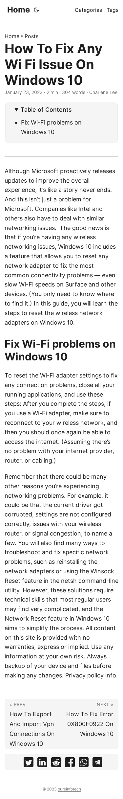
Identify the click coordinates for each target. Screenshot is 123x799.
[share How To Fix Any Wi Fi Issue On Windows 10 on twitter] (28, 763)
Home (18, 9)
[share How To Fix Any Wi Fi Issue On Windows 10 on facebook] (70, 763)
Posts (31, 36)
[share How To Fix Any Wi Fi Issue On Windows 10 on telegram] (97, 763)
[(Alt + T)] (36, 10)
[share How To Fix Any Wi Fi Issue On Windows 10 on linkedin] (42, 763)
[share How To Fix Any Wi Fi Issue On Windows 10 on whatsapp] (84, 763)
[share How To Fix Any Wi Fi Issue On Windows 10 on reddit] (56, 763)
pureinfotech (69, 789)
